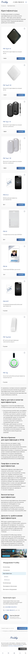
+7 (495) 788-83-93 (18, 2)
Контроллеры (6, 567)
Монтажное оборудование (10, 589)
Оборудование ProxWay (11, 563)
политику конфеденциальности (15, 645)
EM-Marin (6, 576)
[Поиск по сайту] (25, 653)
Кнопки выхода (7, 583)
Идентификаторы (7, 573)
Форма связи (8, 653)
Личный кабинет (14, 653)
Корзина (20, 653)
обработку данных (13, 631)
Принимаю (22, 648)
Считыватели (6, 570)
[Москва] (2, 653)
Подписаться (22, 628)
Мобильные (7, 579)
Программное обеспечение (10, 586)
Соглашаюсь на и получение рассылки (14, 631)
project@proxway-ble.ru (11, 607)
